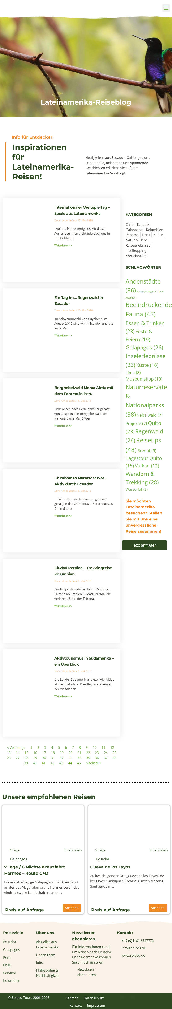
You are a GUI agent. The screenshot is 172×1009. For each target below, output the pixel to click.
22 (88, 752)
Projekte (136, 423)
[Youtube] (154, 997)
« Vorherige (16, 747)
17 (44, 752)
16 (35, 752)
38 (114, 757)
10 (94, 747)
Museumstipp (144, 379)
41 (44, 763)
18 (53, 752)
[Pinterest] (133, 997)
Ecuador (9, 942)
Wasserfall (137, 489)
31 (53, 757)
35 (88, 757)
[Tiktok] (164, 997)
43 (61, 763)
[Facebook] (122, 997)
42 (52, 763)
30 (44, 757)
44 (70, 763)
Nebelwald (150, 415)
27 (18, 757)
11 (103, 747)
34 (79, 757)
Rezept (146, 450)
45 (79, 763)
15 (26, 752)
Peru (7, 957)
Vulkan (147, 466)
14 (18, 752)
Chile (7, 965)
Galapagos (144, 347)
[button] (166, 8)
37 (106, 757)
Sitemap (71, 998)
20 (70, 752)
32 (62, 757)
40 (35, 763)
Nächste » (93, 763)
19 (62, 752)
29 (35, 757)
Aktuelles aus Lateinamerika (47, 944)
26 (9, 757)
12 (112, 747)
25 (114, 752)
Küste (147, 365)
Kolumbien (11, 980)
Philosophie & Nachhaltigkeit (47, 973)
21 (79, 752)
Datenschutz (94, 998)
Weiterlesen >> (63, 245)
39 (26, 763)
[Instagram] (143, 997)
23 (97, 752)
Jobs (39, 962)
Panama (9, 972)
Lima (133, 372)
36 (97, 757)
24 (106, 752)
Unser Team (45, 955)
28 (26, 757)
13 (9, 752)
